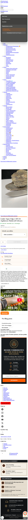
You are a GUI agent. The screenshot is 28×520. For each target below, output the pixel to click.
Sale (4, 159)
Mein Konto (4, 16)
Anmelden (4, 21)
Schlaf (4, 56)
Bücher (7, 150)
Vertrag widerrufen (6, 403)
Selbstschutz (8, 134)
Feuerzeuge (8, 125)
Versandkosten (13, 227)
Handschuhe (8, 77)
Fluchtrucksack (9, 47)
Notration (8, 93)
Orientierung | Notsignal (11, 123)
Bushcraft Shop (6, 144)
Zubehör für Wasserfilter (11, 89)
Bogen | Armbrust (10, 121)
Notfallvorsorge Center (10, 486)
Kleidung (8, 71)
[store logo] (4, 1)
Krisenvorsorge (6, 126)
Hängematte (8, 63)
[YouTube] (2, 419)
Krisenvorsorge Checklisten (12, 143)
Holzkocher (8, 97)
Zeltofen (8, 99)
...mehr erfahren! (4, 249)
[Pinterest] (2, 426)
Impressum (5, 389)
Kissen (7, 66)
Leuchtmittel (8, 109)
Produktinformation (6, 323)
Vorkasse (5, 443)
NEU (4, 43)
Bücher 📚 (8, 133)
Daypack (8, 53)
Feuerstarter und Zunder (11, 69)
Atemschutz (8, 139)
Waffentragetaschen (10, 54)
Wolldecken (8, 78)
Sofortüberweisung (7, 444)
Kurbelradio (8, 131)
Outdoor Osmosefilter (10, 87)
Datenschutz (6, 394)
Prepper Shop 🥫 (9, 135)
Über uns (5, 387)
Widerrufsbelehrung (7, 399)
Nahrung (5, 92)
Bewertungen (5, 327)
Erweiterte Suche (4, 11)
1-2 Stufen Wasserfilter (11, 82)
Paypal (4, 448)
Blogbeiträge (5, 313)
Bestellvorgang (6, 397)
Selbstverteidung (9, 115)
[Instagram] (2, 412)
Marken (5, 156)
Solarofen (8, 100)
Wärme (4, 67)
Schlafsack (8, 58)
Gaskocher (8, 95)
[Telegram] (2, 409)
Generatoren (8, 136)
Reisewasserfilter (9, 84)
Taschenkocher (9, 104)
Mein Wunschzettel (6, 19)
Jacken (7, 72)
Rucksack (5, 45)
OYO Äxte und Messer (11, 155)
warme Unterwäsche (10, 74)
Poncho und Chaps (10, 76)
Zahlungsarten (6, 392)
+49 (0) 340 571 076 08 (6, 436)
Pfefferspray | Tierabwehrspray (12, 140)
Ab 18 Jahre (3, 246)
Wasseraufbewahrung (10, 88)
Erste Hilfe (8, 114)
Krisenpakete (9, 129)
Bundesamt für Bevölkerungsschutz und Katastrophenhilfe (14, 483)
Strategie (5, 105)
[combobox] (7, 10)
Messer (7, 119)
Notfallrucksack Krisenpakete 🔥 (13, 46)
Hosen (7, 73)
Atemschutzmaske (10, 111)
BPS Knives (8, 149)
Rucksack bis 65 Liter (10, 48)
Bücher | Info (9, 108)
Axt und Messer (9, 154)
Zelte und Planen (9, 59)
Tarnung (8, 118)
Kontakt (5, 390)
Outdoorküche (9, 94)
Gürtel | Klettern (9, 120)
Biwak (7, 151)
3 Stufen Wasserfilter (10, 83)
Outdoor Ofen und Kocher (11, 68)
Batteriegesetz (6, 395)
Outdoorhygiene (9, 113)
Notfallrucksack (9, 128)
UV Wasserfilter (9, 85)
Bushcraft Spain (9, 146)
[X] (2, 423)
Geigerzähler (8, 138)
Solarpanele (8, 124)
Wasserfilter (8, 130)
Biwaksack (8, 57)
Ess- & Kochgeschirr (10, 102)
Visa (4, 446)
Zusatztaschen (9, 51)
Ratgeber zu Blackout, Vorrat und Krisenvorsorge (13, 491)
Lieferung (5, 396)
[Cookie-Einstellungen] (2, 517)
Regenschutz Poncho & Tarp (12, 90)
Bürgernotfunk (9, 107)
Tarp (7, 64)
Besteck (7, 103)
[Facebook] (2, 416)
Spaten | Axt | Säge (10, 116)
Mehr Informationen (6, 325)
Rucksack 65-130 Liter (11, 50)
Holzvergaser (9, 98)
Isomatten (8, 62)
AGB (4, 391)
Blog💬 (5, 157)
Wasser (4, 79)
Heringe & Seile (9, 61)
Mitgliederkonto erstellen (7, 26)
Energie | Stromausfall (10, 110)
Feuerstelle (8, 152)
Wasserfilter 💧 (9, 81)
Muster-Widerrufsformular (8, 400)
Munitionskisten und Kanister (12, 52)
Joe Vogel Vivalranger (10, 147)
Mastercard (5, 447)
